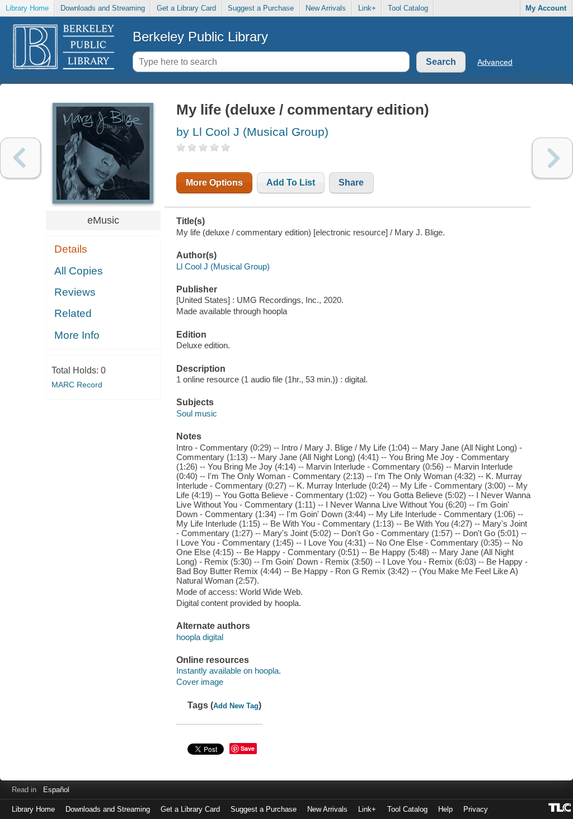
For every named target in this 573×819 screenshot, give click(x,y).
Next (552, 158)
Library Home (27, 8)
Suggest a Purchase (261, 8)
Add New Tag (236, 706)
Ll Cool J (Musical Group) (223, 266)
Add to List (290, 182)
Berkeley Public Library (200, 36)
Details (70, 249)
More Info (77, 335)
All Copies (78, 271)
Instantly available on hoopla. (228, 670)
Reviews (75, 292)
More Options (214, 182)
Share (351, 182)
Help (445, 809)
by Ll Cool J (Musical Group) (252, 131)
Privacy (475, 809)
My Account (545, 8)
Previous (20, 158)
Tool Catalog (408, 8)
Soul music (196, 413)
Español (56, 789)
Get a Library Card (186, 8)
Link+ (367, 8)
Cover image (199, 682)
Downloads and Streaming (102, 8)
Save (248, 748)
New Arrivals (326, 8)
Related (73, 313)
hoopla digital (199, 637)
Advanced (495, 62)
